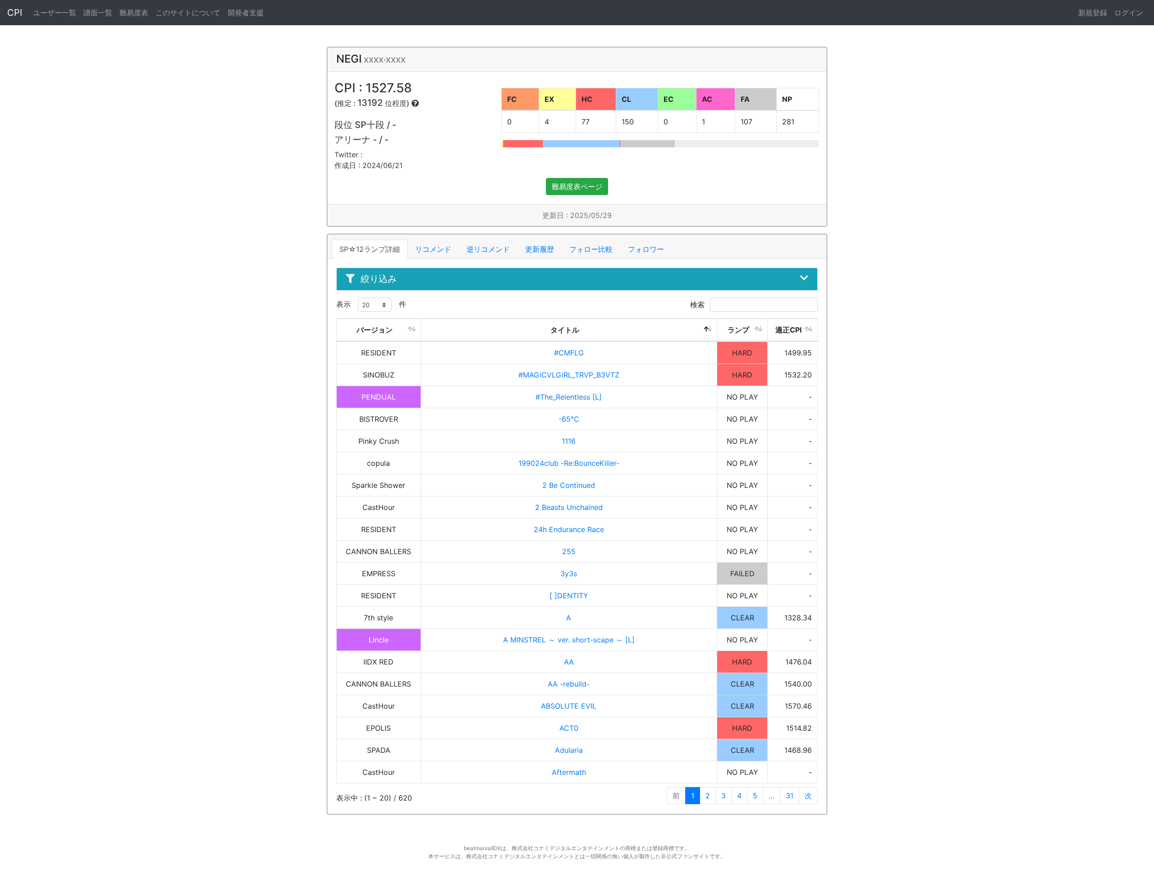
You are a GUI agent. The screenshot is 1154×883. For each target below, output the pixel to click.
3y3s (568, 573)
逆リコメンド (488, 249)
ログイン (1128, 12)
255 (569, 551)
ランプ (738, 329)
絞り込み (379, 278)
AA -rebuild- (569, 683)
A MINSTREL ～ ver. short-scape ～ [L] (569, 639)
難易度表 (133, 12)
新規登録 (1092, 12)
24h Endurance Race (569, 529)
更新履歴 (539, 249)
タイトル (564, 329)
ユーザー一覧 (54, 12)
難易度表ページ (577, 186)
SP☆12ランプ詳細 (369, 249)
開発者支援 (246, 12)
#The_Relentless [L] (569, 396)
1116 (569, 441)
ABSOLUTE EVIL (568, 705)
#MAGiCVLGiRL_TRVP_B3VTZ (568, 374)
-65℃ (569, 418)
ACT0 (568, 728)
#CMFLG (569, 352)
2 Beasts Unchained (569, 507)
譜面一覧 (97, 12)
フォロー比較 (591, 249)
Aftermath (569, 772)
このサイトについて (188, 12)
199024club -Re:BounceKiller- (568, 463)
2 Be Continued (568, 485)
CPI (14, 12)
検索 (698, 304)
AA (569, 661)
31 (789, 795)
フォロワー (646, 249)
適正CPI (788, 329)
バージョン (375, 329)
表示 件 (371, 304)
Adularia (569, 750)
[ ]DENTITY (569, 595)
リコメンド (433, 249)
